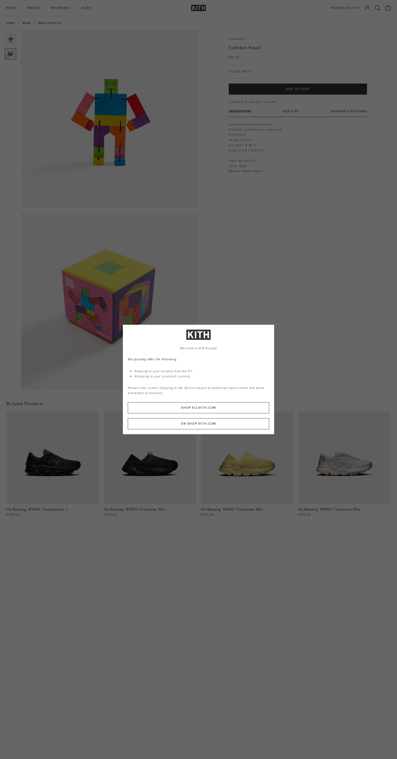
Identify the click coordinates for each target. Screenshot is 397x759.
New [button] (11, 8)
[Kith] (198, 8)
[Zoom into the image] (109, 119)
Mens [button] (34, 8)
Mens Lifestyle (49, 23)
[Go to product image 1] (10, 39)
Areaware (237, 39)
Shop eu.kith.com (198, 407)
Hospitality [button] (345, 8)
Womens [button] (60, 8)
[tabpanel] (298, 148)
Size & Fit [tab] (291, 111)
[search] (377, 8)
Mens (26, 23)
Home (10, 23)
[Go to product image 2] (10, 53)
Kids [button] (87, 8)
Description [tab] (240, 111)
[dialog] (198, 379)
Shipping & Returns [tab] (349, 111)
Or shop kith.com (198, 423)
